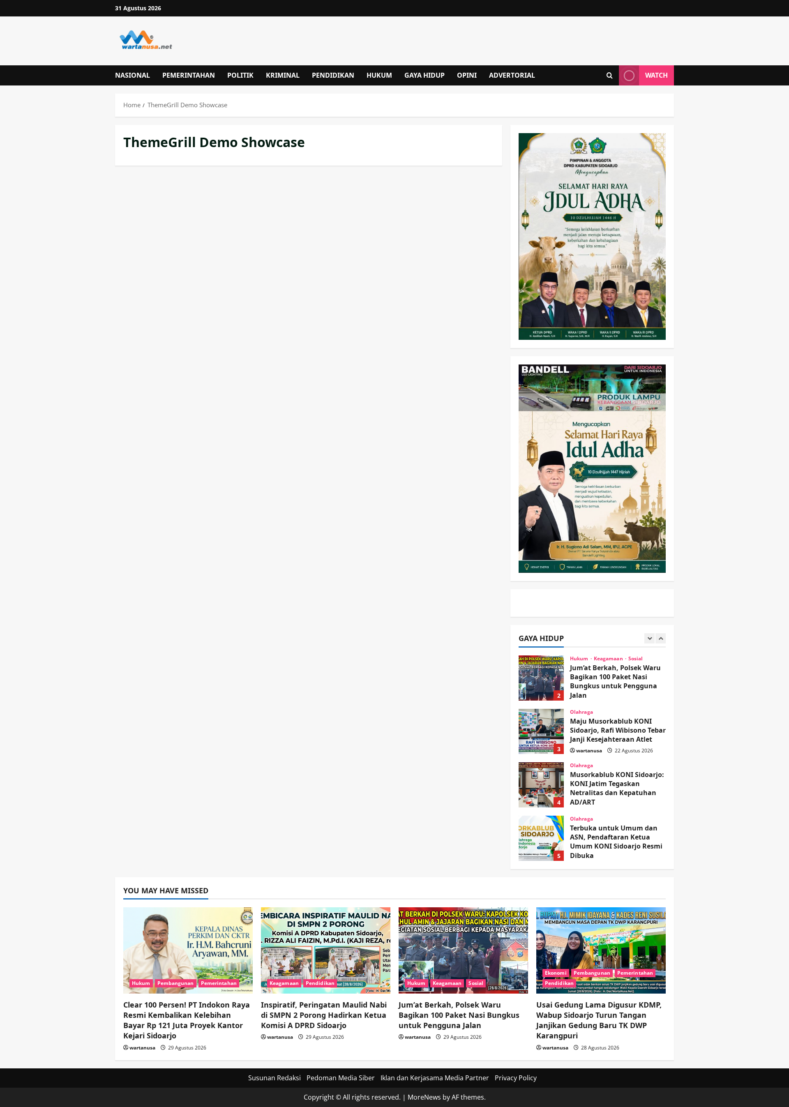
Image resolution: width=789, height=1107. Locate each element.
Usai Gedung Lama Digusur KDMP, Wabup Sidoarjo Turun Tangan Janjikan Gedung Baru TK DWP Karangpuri (599, 1020)
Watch (656, 75)
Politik (240, 75)
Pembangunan (175, 983)
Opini (467, 75)
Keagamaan (609, 658)
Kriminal (283, 75)
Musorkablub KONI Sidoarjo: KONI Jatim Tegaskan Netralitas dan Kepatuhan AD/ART (541, 784)
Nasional (132, 75)
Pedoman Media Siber (341, 1077)
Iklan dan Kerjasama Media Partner (435, 1077)
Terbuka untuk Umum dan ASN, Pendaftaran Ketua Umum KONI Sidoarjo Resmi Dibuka (541, 838)
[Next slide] (660, 638)
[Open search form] (610, 75)
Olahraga (581, 712)
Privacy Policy (516, 1077)
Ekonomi (556, 972)
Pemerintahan (188, 75)
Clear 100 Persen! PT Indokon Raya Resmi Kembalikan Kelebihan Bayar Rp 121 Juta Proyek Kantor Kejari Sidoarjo (186, 1020)
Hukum (379, 75)
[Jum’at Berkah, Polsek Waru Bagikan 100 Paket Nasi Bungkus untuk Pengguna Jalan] (463, 950)
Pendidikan (333, 75)
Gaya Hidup (424, 75)
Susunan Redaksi (274, 1077)
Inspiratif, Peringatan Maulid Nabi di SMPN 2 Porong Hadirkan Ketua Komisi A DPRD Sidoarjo (324, 1015)
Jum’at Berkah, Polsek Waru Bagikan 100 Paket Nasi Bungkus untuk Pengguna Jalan (541, 678)
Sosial (635, 658)
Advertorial (512, 75)
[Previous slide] (649, 638)
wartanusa (589, 750)
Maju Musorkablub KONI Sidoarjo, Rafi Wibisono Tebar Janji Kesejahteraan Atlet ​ (541, 731)
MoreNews (424, 1097)
